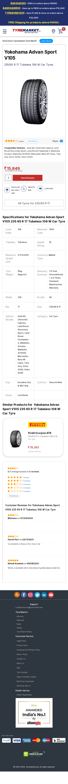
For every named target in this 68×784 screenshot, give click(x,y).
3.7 (9, 471)
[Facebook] (24, 595)
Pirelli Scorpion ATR (39, 433)
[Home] (26, 30)
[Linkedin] (44, 595)
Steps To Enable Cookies (26, 677)
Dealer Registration (24, 695)
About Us (20, 663)
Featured (20, 620)
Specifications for (33, 219)
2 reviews (26, 484)
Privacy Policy (22, 645)
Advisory (20, 616)
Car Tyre (31, 439)
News (19, 624)
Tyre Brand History (24, 632)
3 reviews (21, 141)
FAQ (18, 668)
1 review (25, 477)
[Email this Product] (61, 141)
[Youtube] (51, 595)
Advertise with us (24, 686)
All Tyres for (34, 203)
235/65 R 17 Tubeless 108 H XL (43, 436)
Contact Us (21, 659)
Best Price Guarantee (25, 681)
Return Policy (22, 654)
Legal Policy (21, 641)
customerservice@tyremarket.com (29, 607)
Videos (19, 628)
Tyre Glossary (22, 672)
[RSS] (17, 595)
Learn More (46, 41)
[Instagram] (31, 595)
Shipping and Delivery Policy (28, 650)
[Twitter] (37, 595)
